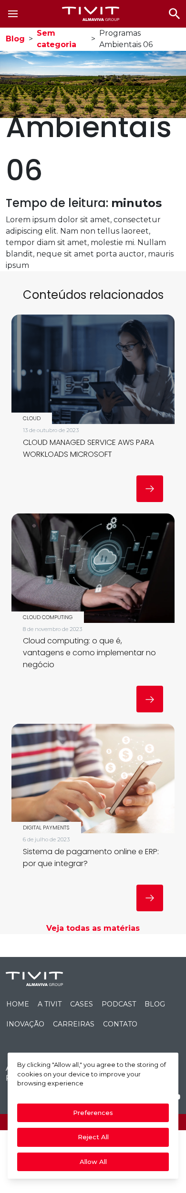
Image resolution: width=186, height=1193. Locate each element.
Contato (120, 1024)
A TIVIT (50, 1004)
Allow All (93, 1161)
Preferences (93, 1112)
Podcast (119, 1004)
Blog (15, 38)
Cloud (32, 418)
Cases (81, 1004)
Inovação (25, 1024)
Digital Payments (46, 827)
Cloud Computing (47, 617)
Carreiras (73, 1024)
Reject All (93, 1137)
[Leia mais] (149, 488)
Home (17, 1004)
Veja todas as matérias (93, 928)
